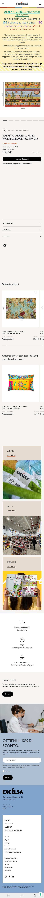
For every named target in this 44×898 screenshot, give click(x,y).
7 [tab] (41, 120)
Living (7, 820)
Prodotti (9, 823)
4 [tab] (23, 120)
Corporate (8, 870)
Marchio (7, 837)
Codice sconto (9, 867)
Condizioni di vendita (11, 861)
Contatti (7, 846)
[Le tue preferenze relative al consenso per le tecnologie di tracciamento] (40, 894)
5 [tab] (29, 120)
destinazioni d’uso (13, 830)
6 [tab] (35, 120)
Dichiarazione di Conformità (13, 852)
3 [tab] (17, 120)
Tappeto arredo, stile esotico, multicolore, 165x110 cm (13, 332)
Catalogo (7, 843)
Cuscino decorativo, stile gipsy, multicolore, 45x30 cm (14, 407)
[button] (36, 292)
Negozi (7, 840)
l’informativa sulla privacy (17, 765)
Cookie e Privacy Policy (11, 858)
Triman (7, 864)
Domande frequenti (10, 849)
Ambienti (8, 827)
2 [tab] (11, 120)
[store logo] (22, 3)
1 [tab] (5, 120)
